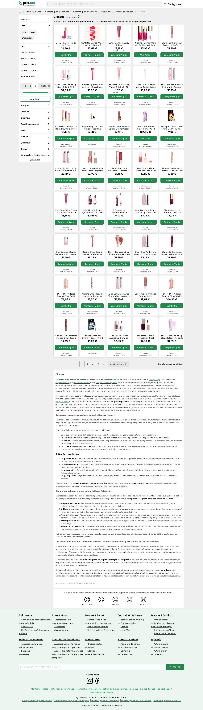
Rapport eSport (164, 689)
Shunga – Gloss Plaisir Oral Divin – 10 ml (172, 127)
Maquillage (106, 12)
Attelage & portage (63, 623)
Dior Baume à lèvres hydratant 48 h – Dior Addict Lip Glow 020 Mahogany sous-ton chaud (66, 253)
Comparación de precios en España (71, 700)
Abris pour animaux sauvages (35, 620)
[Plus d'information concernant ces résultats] (78, 16)
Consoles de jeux (129, 623)
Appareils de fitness (130, 644)
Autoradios (59, 626)
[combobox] (106, 4)
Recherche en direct (86, 689)
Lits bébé (92, 651)
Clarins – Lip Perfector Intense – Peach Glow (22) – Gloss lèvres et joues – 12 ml (172, 169)
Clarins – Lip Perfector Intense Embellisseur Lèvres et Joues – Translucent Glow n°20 (145, 86)
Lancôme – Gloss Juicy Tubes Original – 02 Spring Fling (119, 86)
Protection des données (62, 689)
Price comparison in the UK (167, 700)
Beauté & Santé (33, 12)
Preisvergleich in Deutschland (136, 700)
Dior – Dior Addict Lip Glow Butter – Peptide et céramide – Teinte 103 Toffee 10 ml (119, 253)
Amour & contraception (99, 623)
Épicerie (156, 639)
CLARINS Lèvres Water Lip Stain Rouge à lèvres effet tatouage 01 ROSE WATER (92, 44)
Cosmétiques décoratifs (85, 12)
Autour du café (161, 644)
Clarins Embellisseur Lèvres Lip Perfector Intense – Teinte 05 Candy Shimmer (172, 44)
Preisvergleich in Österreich (105, 700)
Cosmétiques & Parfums (57, 12)
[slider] (21, 92)
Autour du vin (160, 651)
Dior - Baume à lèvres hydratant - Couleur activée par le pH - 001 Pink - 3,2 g (172, 86)
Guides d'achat (147, 689)
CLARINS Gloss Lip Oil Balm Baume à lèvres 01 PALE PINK (66, 127)
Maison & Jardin (161, 615)
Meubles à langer (96, 654)
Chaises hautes (94, 644)
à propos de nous (129, 689)
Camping (125, 651)
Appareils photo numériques (68, 651)
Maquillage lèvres (124, 12)
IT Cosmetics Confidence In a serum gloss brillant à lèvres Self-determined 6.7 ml (119, 211)
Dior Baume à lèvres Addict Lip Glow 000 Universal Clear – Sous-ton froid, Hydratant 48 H (145, 211)
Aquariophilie (28, 623)
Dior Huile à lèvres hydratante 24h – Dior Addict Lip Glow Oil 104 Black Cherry (92, 211)
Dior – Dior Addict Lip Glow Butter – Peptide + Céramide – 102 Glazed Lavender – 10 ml (172, 337)
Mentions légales (39, 689)
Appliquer (35, 99)
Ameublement (161, 620)
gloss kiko (35, 159)
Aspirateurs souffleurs (164, 630)
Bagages (25, 651)
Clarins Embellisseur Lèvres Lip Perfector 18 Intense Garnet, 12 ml (172, 253)
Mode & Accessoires (31, 639)
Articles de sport (129, 647)
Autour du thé (161, 647)
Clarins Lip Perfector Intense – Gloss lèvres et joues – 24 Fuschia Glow (92, 86)
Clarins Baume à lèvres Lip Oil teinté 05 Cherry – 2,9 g (119, 169)
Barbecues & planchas (165, 633)
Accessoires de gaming (132, 620)
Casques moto (61, 630)
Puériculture (92, 639)
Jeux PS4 (125, 630)
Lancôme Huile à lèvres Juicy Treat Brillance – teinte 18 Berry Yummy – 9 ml (145, 337)
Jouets (90, 647)
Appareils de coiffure (97, 626)
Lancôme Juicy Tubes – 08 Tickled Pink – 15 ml (66, 211)
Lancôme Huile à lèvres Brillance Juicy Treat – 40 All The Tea (145, 169)
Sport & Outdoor (128, 639)
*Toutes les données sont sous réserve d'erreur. (101, 705)
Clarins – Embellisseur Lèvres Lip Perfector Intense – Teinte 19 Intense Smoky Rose (119, 127)
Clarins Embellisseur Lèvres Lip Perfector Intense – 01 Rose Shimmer (92, 295)
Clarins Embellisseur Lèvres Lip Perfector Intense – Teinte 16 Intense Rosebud (92, 253)
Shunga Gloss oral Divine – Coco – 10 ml (92, 337)
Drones (124, 626)
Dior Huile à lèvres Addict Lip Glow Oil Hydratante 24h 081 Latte (118, 337)
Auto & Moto (59, 615)
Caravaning (126, 654)
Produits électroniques (66, 639)
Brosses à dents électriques (101, 630)
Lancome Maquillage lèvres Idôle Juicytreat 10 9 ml (92, 169)
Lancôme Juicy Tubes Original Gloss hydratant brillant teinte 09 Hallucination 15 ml (145, 295)
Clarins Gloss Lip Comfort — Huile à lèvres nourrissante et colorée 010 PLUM (172, 211)
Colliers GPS (27, 626)
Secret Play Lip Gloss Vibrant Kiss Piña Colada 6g (92, 127)
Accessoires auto (62, 620)
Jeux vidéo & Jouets (130, 615)
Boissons (158, 654)
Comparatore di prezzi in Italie (37, 700)
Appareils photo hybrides (67, 647)
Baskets (25, 654)
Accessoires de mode (31, 644)
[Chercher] (48, 4)
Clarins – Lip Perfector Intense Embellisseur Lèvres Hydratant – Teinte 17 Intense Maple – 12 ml (66, 337)
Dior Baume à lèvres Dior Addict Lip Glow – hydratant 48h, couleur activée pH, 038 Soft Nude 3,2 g (119, 295)
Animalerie (25, 615)
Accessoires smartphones (67, 644)
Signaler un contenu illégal (170, 364)
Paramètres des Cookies (102, 692)
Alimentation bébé (96, 620)
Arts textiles (27, 647)
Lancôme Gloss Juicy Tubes (119, 44)
